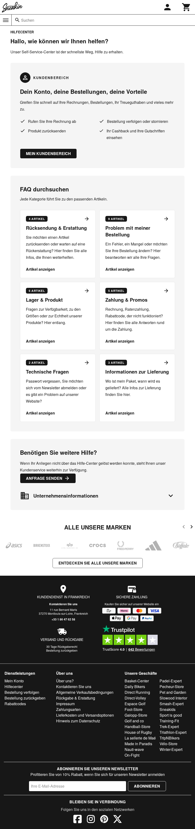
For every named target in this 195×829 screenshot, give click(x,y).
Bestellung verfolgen (22, 692)
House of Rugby (138, 732)
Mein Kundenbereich (48, 153)
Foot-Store (133, 709)
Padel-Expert (171, 681)
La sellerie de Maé (140, 738)
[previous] (183, 527)
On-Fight (132, 755)
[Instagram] (91, 819)
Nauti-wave (134, 749)
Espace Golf (135, 703)
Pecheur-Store (172, 686)
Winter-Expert (171, 749)
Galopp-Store (136, 715)
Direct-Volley (135, 698)
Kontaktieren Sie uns (63, 604)
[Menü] (5, 20)
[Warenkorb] (186, 7)
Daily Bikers (135, 686)
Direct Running (137, 692)
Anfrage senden (44, 478)
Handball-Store (137, 726)
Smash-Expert (172, 703)
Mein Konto (14, 681)
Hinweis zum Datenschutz (78, 721)
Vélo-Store (168, 743)
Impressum (65, 703)
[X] (117, 819)
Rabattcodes (15, 703)
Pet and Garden (173, 692)
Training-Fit (169, 721)
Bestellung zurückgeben (62, 650)
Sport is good (171, 715)
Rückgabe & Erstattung (75, 698)
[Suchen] (17, 20)
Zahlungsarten (68, 709)
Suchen (27, 20)
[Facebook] (77, 819)
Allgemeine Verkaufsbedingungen (84, 692)
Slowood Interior (173, 698)
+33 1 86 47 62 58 (63, 619)
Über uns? (65, 681)
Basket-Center (137, 681)
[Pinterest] (104, 819)
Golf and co (134, 721)
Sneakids (168, 709)
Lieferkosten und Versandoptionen (85, 715)
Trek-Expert (169, 726)
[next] (191, 527)
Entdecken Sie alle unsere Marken (97, 563)
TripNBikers (170, 738)
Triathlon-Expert (173, 732)
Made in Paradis (138, 743)
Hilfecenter (14, 686)
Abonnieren (147, 786)
